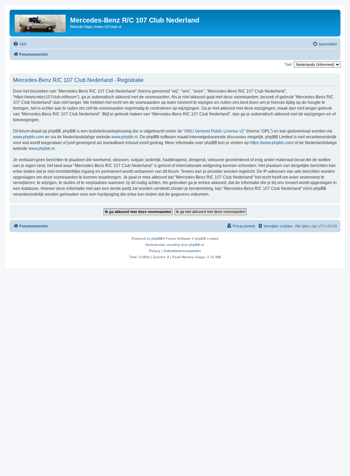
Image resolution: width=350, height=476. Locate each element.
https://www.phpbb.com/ (272, 142)
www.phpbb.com (28, 137)
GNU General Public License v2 (214, 131)
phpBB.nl (196, 245)
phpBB (156, 238)
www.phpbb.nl (124, 137)
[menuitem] (19, 44)
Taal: (288, 64)
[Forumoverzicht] (40, 22)
